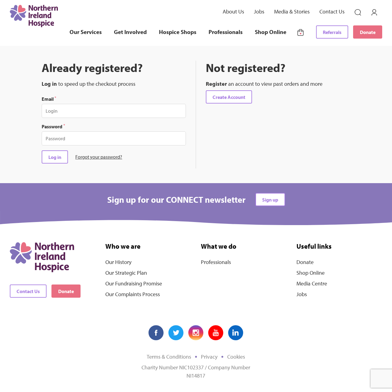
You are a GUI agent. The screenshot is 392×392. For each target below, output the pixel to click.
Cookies (236, 356)
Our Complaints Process (132, 294)
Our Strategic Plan (126, 272)
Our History (118, 262)
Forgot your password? (98, 157)
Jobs (259, 11)
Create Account (229, 97)
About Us (233, 11)
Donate (367, 32)
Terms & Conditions (169, 356)
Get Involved (130, 32)
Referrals (332, 32)
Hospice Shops (177, 32)
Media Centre (311, 283)
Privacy (209, 356)
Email (49, 98)
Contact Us (332, 11)
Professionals (226, 32)
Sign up (270, 200)
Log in (54, 157)
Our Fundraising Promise (133, 283)
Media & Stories (292, 11)
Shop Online (270, 32)
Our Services (86, 32)
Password (53, 126)
